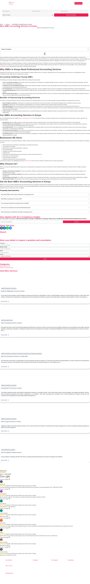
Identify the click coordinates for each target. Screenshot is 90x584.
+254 (19, 567)
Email (1, 250)
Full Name (2, 243)
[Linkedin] (80, 582)
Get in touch (28, 160)
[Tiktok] (84, 582)
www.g (11, 570)
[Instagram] (76, 582)
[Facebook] (69, 582)
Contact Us (54, 3)
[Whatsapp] (65, 582)
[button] (88, 49)
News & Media (39, 3)
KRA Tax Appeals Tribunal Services (11, 452)
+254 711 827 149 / (10, 567)
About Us (24, 3)
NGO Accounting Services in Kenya (11, 323)
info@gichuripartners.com (11, 569)
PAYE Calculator (46, 3)
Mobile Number (3, 247)
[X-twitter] (73, 582)
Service (2, 254)
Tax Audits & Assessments (23, 353)
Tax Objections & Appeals (36, 353)
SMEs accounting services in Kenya (26, 118)
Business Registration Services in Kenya (13, 291)
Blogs (34, 3)
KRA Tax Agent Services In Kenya (11, 421)
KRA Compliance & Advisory (9, 288)
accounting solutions (5, 66)
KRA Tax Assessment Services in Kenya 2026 (14, 356)
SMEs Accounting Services (6, 267)
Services (29, 3)
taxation (64, 130)
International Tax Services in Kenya (11, 388)
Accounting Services (5, 266)
